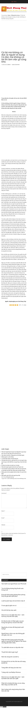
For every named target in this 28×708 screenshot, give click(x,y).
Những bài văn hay (10, 477)
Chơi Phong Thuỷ (14, 9)
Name (3, 511)
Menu (15, 1)
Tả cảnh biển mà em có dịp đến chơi (12, 647)
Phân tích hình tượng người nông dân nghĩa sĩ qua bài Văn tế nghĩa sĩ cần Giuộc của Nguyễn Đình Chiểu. (13, 641)
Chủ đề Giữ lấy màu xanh (8, 610)
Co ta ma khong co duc (21, 478)
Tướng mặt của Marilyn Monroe (11, 672)
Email (3, 518)
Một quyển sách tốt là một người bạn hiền (10, 475)
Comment (4, 493)
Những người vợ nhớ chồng (7, 457)
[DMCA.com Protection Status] (3, 707)
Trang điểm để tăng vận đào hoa (11, 667)
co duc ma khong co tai (11, 478)
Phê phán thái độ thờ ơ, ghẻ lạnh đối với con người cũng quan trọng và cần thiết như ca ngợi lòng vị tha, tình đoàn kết (14, 462)
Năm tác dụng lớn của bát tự (10, 657)
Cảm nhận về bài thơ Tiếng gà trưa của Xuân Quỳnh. (12, 455)
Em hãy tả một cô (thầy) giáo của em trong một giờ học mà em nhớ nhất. (12, 621)
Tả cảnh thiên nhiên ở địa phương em (9, 458)
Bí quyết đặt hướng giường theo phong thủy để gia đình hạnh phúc (13, 595)
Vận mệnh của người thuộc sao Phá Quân (13, 584)
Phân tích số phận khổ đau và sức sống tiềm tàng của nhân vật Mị (13, 683)
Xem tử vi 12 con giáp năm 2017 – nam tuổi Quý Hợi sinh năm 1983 (12, 615)
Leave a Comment (15, 64)
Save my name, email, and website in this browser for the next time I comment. (13, 534)
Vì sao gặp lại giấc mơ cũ (8, 605)
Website (3, 524)
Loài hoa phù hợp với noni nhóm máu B (13, 601)
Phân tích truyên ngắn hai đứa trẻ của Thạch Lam (12, 467)
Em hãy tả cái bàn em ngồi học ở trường (10, 465)
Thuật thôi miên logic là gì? (9, 652)
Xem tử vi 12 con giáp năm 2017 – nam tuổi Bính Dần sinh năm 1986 (12, 677)
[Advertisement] (14, 37)
